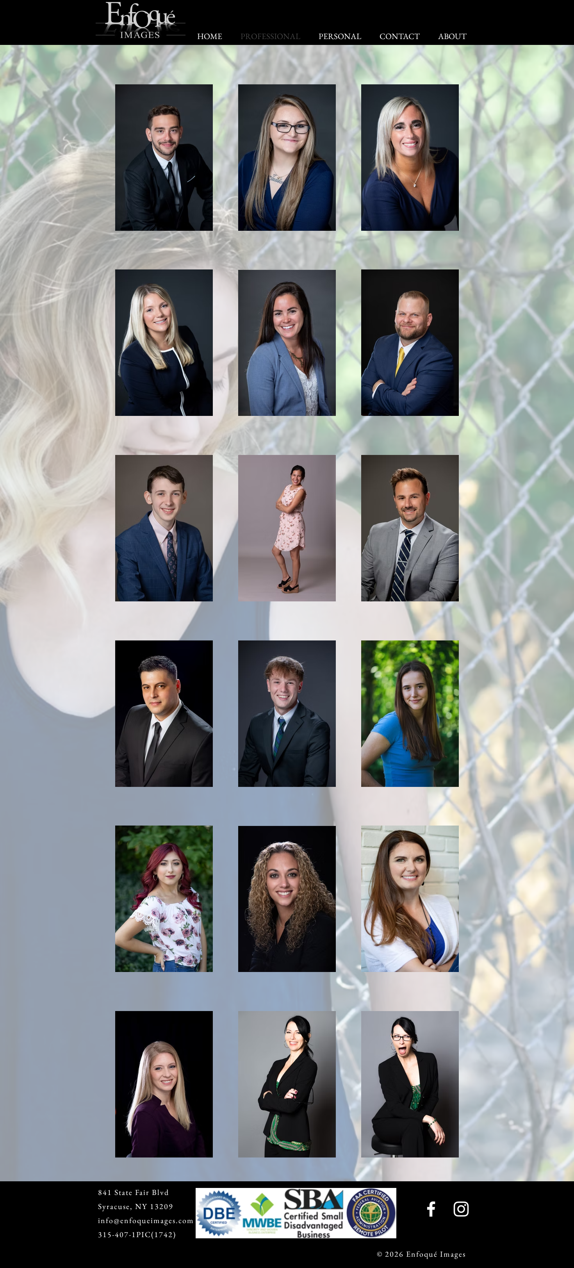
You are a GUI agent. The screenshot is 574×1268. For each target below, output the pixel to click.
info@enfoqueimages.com (146, 1220)
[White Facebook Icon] (431, 1209)
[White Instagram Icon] (461, 1209)
